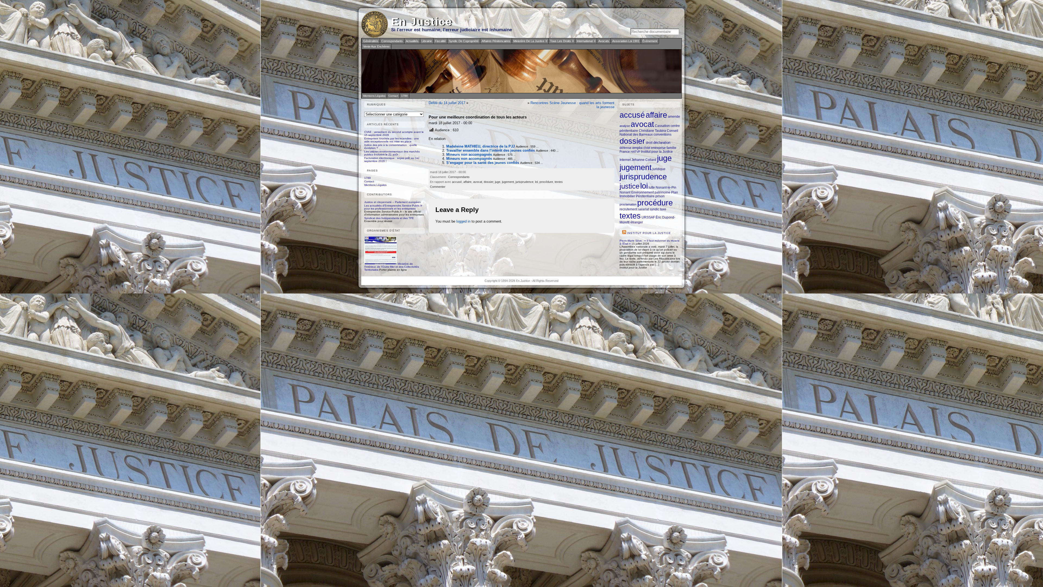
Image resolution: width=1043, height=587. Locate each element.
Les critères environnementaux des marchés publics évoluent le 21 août (392, 153)
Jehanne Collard (644, 159)
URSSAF (648, 217)
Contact (369, 181)
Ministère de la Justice (528, 41)
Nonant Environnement (637, 192)
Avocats (603, 41)
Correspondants (392, 41)
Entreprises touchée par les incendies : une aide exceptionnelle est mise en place (391, 140)
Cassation (662, 125)
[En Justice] (521, 71)
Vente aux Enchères (376, 46)
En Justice (421, 21)
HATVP (635, 151)
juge (497, 181)
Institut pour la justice (649, 233)
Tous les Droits (560, 41)
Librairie (427, 41)
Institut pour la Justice (657, 151)
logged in (463, 221)
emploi (637, 148)
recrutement (628, 209)
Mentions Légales (375, 184)
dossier (488, 181)
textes (559, 181)
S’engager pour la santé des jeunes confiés (482, 163)
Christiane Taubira (652, 130)
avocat (477, 181)
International (585, 41)
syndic (654, 209)
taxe (663, 209)
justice (629, 186)
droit (649, 143)
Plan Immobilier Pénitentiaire (649, 194)
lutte (652, 187)
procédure (546, 181)
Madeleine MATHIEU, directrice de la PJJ (480, 146)
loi (536, 181)
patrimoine (662, 192)
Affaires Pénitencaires (496, 41)
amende (674, 116)
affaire (467, 181)
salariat (643, 209)
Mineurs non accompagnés (469, 154)
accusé (457, 181)
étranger (636, 222)
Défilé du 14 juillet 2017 (447, 103)
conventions (662, 134)
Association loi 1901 (625, 41)
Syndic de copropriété (464, 41)
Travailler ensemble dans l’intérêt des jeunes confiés (490, 150)
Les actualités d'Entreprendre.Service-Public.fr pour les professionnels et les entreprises (393, 207)
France (625, 152)
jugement (508, 181)
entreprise (658, 147)
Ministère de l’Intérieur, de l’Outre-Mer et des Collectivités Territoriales (391, 266)
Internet (625, 159)
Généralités (370, 41)
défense (626, 147)
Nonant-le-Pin (666, 187)
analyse (625, 125)
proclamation (628, 204)
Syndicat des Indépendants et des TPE (389, 218)
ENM (646, 147)
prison (660, 196)
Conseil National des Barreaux (649, 132)
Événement (649, 41)
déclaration (661, 142)
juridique (658, 169)
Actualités (412, 41)
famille (671, 147)
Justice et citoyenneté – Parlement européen (392, 202)
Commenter (437, 186)
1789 (367, 177)
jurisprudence (524, 181)
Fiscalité (440, 41)
